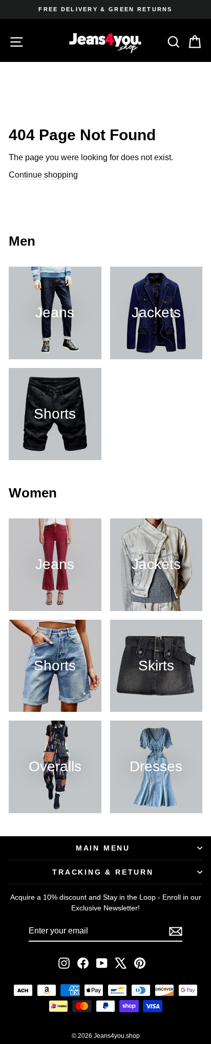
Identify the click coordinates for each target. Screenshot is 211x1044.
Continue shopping (43, 174)
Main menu (103, 848)
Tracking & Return (103, 872)
